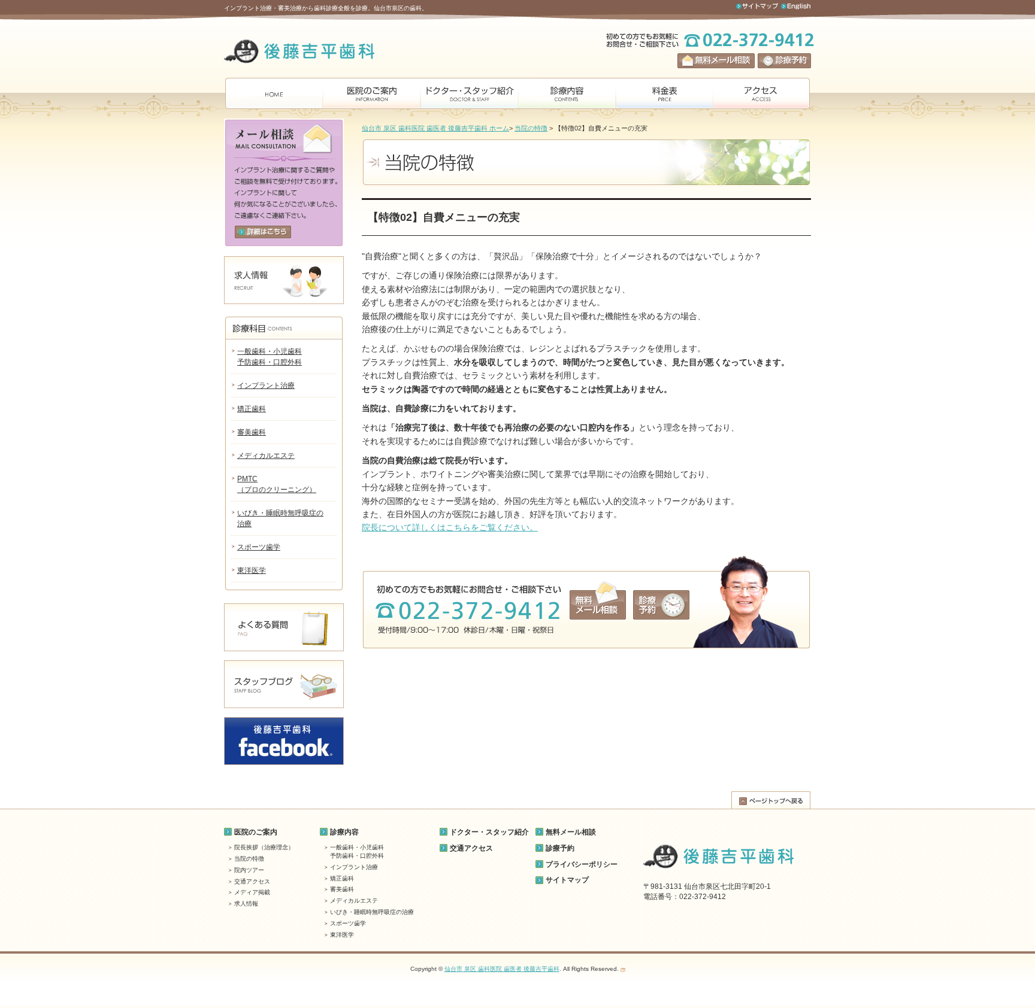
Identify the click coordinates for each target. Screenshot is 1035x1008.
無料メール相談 (571, 832)
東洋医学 (251, 570)
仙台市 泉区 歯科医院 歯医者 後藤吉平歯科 (501, 969)
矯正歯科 (251, 409)
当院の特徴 (531, 128)
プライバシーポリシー (582, 864)
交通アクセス (252, 881)
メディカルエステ (266, 455)
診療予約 (560, 848)
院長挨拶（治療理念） (264, 847)
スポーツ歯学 (258, 547)
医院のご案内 (255, 832)
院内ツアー (249, 870)
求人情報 (246, 903)
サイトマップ (567, 880)
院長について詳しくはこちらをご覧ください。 (450, 527)
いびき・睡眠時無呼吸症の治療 (372, 912)
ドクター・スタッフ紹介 (489, 832)
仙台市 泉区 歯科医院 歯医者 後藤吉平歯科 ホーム (435, 128)
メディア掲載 (252, 892)
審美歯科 (251, 432)
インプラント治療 (266, 385)
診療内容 (344, 832)
